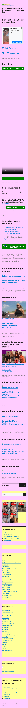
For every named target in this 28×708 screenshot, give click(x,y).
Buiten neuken (5, 257)
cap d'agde (13, 375)
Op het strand (16, 214)
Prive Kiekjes (5, 576)
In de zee (4, 477)
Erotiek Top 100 (6, 587)
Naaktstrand (9, 214)
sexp (19, 261)
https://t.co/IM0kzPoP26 (11, 231)
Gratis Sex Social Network (12, 425)
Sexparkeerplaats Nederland (11, 222)
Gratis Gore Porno (7, 595)
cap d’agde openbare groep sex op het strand (12, 344)
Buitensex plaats (6, 574)
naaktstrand (7, 334)
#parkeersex (19, 227)
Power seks (5, 570)
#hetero (13, 229)
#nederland (7, 229)
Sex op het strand (11, 188)
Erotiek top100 (6, 572)
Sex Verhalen (5, 561)
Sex (3, 614)
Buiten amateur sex (13, 254)
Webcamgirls (5, 633)
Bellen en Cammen (9, 325)
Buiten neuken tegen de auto (13, 276)
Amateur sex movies (7, 612)
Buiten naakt (20, 255)
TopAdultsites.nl (6, 589)
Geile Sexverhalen (7, 580)
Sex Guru (4, 631)
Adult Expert (5, 642)
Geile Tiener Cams (7, 652)
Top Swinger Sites (7, 597)
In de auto (20, 288)
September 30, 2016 (9, 239)
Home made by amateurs (9, 568)
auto (3, 290)
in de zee (9, 477)
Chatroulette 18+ (6, 369)
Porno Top (5, 636)
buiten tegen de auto (15, 290)
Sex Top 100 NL (6, 619)
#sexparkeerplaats (9, 227)
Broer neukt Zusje (7, 585)
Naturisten (6, 696)
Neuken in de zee (10, 466)
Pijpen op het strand (12, 382)
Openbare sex (9, 260)
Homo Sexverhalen (7, 582)
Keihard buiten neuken (13, 440)
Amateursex (7, 687)
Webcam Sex (5, 629)
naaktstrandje (14, 334)
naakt (18, 459)
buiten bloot (7, 290)
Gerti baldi (5, 564)
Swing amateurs (6, 621)
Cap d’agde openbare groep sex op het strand (13, 365)
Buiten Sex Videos (9, 283)
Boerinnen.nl (5, 593)
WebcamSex (5, 627)
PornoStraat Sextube (7, 578)
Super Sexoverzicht (7, 638)
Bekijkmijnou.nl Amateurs (9, 591)
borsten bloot (5, 432)
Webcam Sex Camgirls (8, 671)
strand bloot (19, 334)
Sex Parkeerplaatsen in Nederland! (11, 563)
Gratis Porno (7, 449)
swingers (18, 375)
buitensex (6, 261)
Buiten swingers (15, 258)
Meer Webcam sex (7, 673)
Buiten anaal (20, 254)
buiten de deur (7, 691)
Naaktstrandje (9, 297)
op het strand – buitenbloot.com (12, 692)
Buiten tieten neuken (12, 411)
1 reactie (13, 262)
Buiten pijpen (5, 404)
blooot (11, 459)
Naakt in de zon (10, 333)
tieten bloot (20, 432)
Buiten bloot (5, 255)
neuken (4, 291)
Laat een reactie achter (16, 58)
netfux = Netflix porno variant (11, 393)
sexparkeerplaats (6, 262)
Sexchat (4, 648)
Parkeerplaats (16, 260)
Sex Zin (4, 646)
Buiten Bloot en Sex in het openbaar (13, 21)
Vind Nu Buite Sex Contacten (13, 68)
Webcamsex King (7, 650)
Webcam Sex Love (7, 640)
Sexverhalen (5, 617)
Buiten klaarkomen (12, 255)
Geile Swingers (8, 323)
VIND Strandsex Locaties (15, 207)
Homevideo (6, 327)
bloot (9, 58)
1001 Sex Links (6, 644)
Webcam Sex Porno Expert (9, 635)
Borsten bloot (5, 254)
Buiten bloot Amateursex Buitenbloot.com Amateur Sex (13, 10)
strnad (24, 334)
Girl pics (4, 559)
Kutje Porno (5, 566)
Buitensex (4, 58)
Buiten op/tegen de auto (14, 257)
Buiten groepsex (6, 375)
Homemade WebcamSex (8, 623)
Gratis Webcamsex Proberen (13, 281)
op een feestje (7, 694)
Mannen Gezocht (6, 616)
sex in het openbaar (13, 261)
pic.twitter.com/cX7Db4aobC (12, 233)
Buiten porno (8, 258)
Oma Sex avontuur (7, 583)
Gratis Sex (6, 423)
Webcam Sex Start (7, 625)
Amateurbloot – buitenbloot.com (12, 689)
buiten (10, 432)
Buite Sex (7, 64)
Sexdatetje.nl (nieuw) (10, 421)
